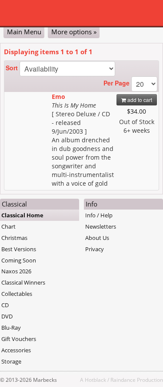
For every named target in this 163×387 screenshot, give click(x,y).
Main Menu (24, 31)
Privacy (94, 249)
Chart (8, 226)
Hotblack (95, 379)
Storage (11, 361)
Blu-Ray (11, 327)
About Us (97, 238)
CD (5, 305)
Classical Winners (23, 282)
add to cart (139, 99)
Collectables (16, 294)
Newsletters (100, 226)
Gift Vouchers (18, 339)
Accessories (16, 350)
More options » (73, 31)
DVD (7, 316)
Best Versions (18, 249)
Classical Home (22, 215)
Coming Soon (18, 260)
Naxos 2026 (16, 271)
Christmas (14, 238)
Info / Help (99, 215)
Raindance (123, 379)
